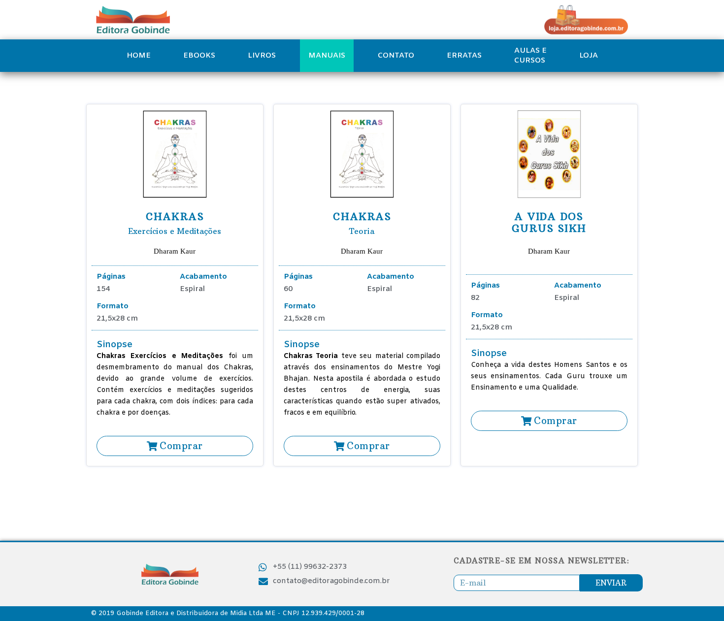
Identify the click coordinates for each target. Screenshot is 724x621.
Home (139, 56)
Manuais (326, 56)
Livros (262, 56)
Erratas (464, 56)
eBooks (199, 56)
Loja (588, 56)
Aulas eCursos (530, 55)
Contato (396, 56)
